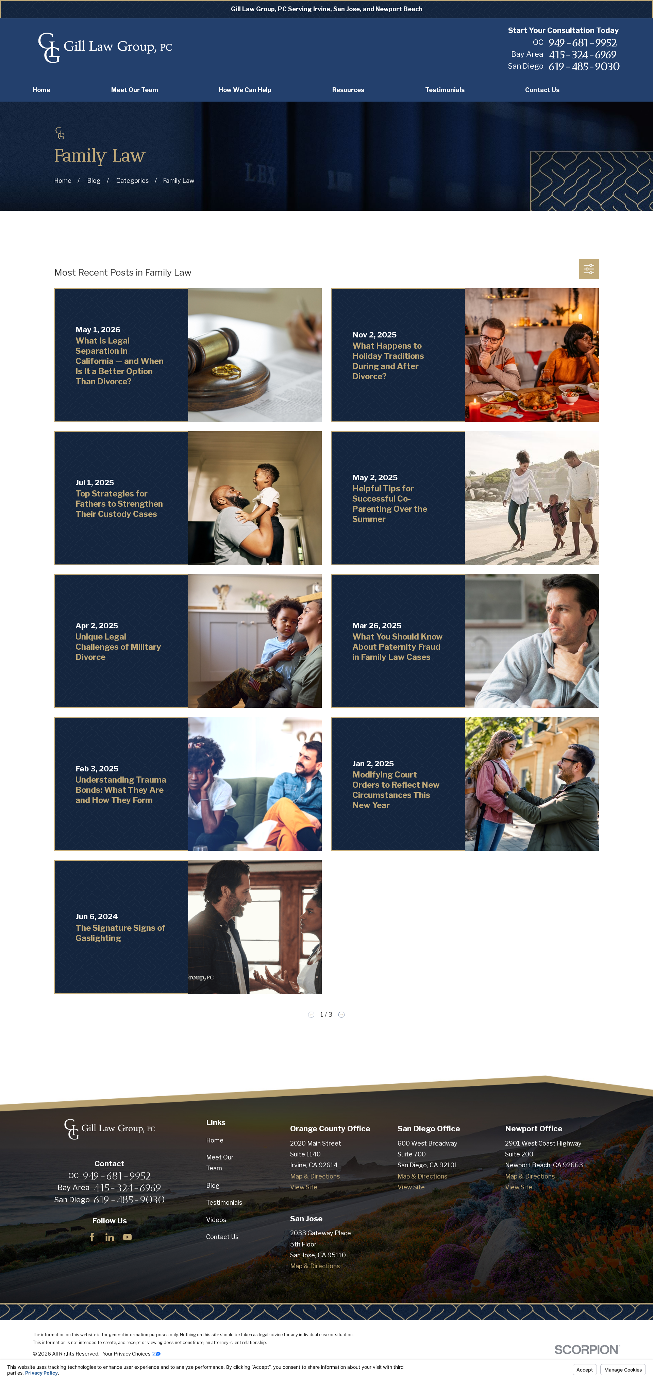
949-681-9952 (583, 42)
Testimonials (224, 1202)
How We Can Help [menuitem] (245, 89)
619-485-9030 (584, 66)
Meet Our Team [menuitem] (134, 89)
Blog (213, 1185)
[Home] (105, 48)
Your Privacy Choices (127, 1354)
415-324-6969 (583, 54)
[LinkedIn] (109, 1237)
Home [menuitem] (41, 89)
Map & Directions (315, 1176)
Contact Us (222, 1236)
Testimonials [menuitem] (445, 89)
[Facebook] (92, 1237)
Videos (216, 1219)
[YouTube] (127, 1237)
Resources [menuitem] (348, 89)
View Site (303, 1187)
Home (214, 1140)
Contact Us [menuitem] (542, 89)
